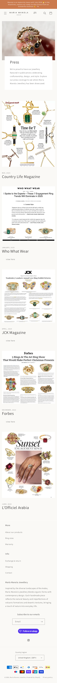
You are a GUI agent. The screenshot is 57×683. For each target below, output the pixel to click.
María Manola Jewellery (18, 677)
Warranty (9, 544)
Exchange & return (13, 561)
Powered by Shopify (33, 677)
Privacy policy (48, 677)
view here (10, 259)
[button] (5, 13)
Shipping (9, 567)
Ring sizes (9, 538)
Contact (8, 573)
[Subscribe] (42, 622)
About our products (13, 532)
